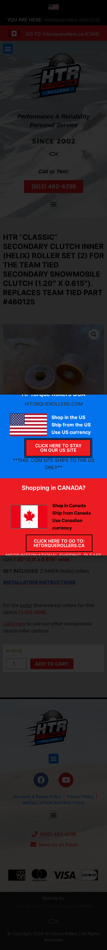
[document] (53, 475)
